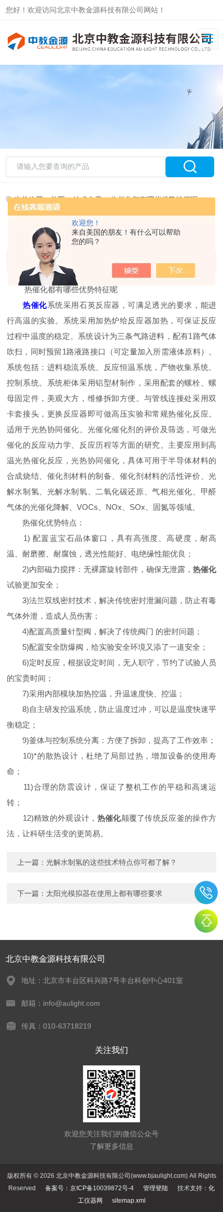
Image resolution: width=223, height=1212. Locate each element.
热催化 (35, 305)
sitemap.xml (129, 1200)
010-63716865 (206, 892)
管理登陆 (155, 1188)
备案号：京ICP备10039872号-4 (89, 1188)
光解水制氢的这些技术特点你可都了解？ (111, 862)
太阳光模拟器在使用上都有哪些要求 (104, 893)
